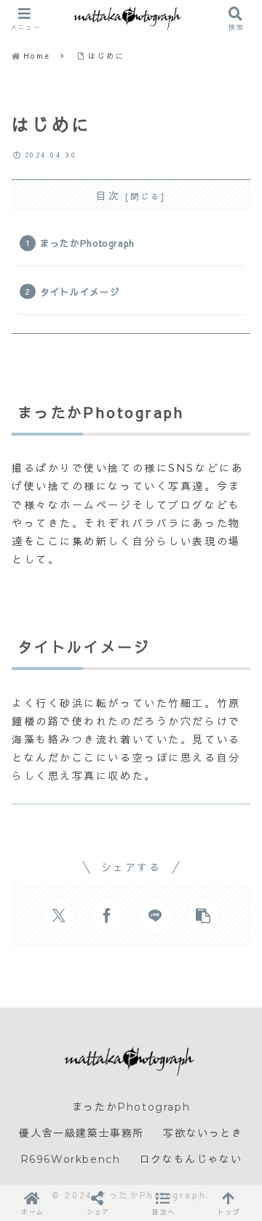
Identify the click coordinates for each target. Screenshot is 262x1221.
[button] (203, 915)
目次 (108, 196)
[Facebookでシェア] (107, 915)
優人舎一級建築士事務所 (81, 1133)
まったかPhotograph (87, 243)
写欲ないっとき (202, 1133)
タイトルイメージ (79, 291)
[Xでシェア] (59, 915)
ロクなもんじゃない (191, 1159)
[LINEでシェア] (155, 915)
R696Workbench (70, 1159)
